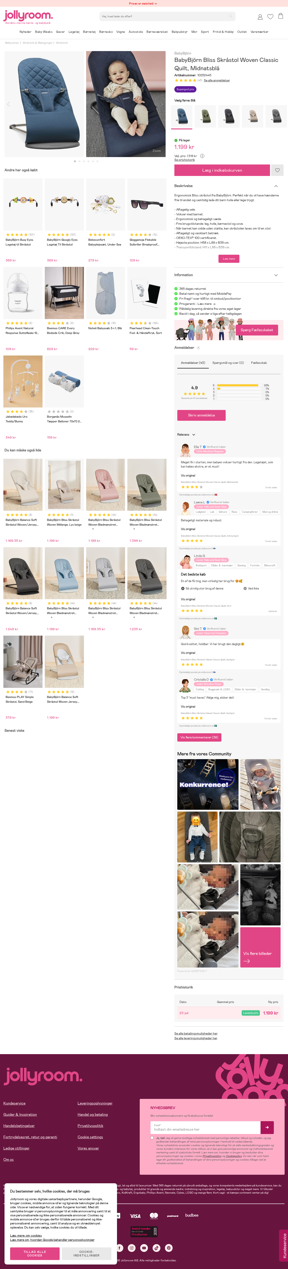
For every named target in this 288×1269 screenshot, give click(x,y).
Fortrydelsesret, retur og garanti (30, 1137)
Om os (8, 1159)
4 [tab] (88, 161)
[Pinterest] (169, 1248)
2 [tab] (79, 161)
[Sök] (230, 16)
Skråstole (62, 43)
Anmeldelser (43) (193, 363)
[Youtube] (144, 1248)
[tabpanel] (44, 104)
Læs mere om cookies (26, 1235)
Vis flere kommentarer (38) (199, 737)
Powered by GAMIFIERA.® (192, 971)
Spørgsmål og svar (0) (228, 363)
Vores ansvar (88, 1148)
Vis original (188, 475)
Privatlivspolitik (90, 1125)
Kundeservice (14, 1103)
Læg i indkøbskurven (222, 170)
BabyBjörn (182, 53)
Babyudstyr (12, 43)
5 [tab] (93, 161)
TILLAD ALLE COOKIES (35, 1253)
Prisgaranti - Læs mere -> (197, 304)
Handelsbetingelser (19, 1125)
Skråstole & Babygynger (37, 43)
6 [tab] (97, 161)
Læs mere (229, 259)
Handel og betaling (93, 1114)
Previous (8, 104)
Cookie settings (90, 1137)
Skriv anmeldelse (201, 415)
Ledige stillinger (16, 1148)
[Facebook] (119, 1248)
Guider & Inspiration (20, 1114)
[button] (270, 17)
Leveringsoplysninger (95, 1103)
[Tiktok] (156, 1248)
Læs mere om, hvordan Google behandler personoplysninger (52, 1240)
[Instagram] (132, 1248)
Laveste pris (250, 1013)
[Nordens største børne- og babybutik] (28, 14)
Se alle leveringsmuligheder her (195, 1038)
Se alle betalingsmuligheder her (196, 1033)
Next (161, 104)
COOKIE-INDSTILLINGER (87, 1253)
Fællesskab (259, 363)
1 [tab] (75, 161)
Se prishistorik (184, 160)
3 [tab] (84, 161)
